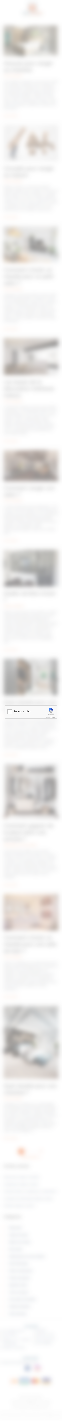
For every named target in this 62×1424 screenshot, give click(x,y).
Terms (53, 717)
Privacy (48, 717)
